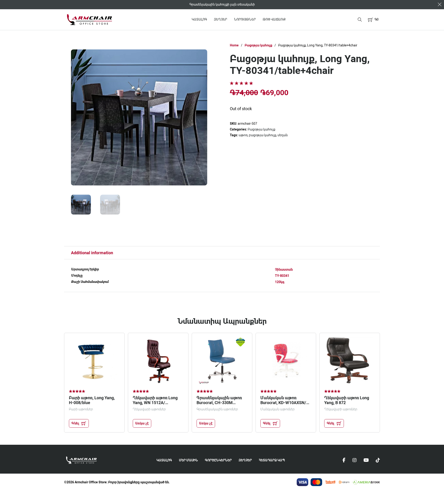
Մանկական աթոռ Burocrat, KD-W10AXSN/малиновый (283, 402)
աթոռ (243, 135)
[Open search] (359, 19)
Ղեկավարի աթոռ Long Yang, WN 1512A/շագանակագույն (155, 402)
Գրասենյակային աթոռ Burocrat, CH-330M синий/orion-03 (219, 402)
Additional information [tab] (92, 252)
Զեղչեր (220, 19)
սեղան (283, 135)
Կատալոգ (199, 19)
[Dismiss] (439, 4)
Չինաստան (284, 269)
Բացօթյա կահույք (258, 45)
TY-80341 (282, 276)
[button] (373, 19)
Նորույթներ (245, 19)
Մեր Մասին (188, 460)
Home (234, 45)
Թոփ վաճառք (274, 19)
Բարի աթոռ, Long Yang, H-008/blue (92, 400)
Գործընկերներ (218, 460)
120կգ (279, 282)
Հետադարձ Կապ (272, 460)
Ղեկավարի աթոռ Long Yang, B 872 (346, 400)
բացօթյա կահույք (262, 135)
